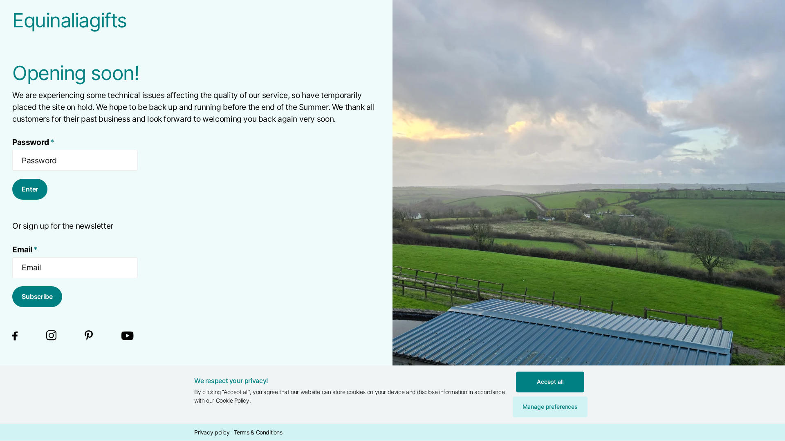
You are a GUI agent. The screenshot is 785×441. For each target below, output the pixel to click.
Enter (30, 189)
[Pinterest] (89, 336)
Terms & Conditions (258, 432)
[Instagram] (51, 336)
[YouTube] (127, 336)
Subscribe (37, 296)
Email (25, 249)
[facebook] (15, 335)
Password (33, 142)
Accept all (550, 381)
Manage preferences (550, 406)
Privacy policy (212, 432)
